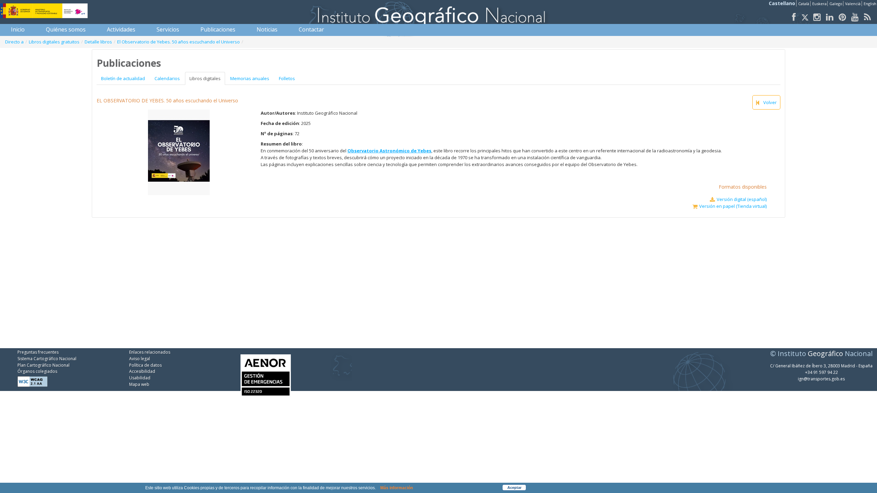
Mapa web (139, 384)
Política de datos (145, 365)
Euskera (819, 3)
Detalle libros (98, 42)
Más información (396, 487)
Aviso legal (139, 359)
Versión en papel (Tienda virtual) (733, 206)
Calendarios (167, 78)
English (870, 3)
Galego (835, 3)
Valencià (853, 3)
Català (803, 3)
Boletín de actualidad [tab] (123, 78)
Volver (770, 102)
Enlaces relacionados (149, 352)
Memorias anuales (249, 78)
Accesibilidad (142, 371)
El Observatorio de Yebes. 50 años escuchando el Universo (178, 42)
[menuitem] (17, 29)
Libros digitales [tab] (205, 78)
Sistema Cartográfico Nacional (46, 359)
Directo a (14, 42)
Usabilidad (139, 378)
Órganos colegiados (37, 371)
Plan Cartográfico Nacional (43, 365)
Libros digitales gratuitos (54, 42)
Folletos (287, 78)
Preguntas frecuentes (38, 352)
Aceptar (514, 487)
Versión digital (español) (742, 199)
